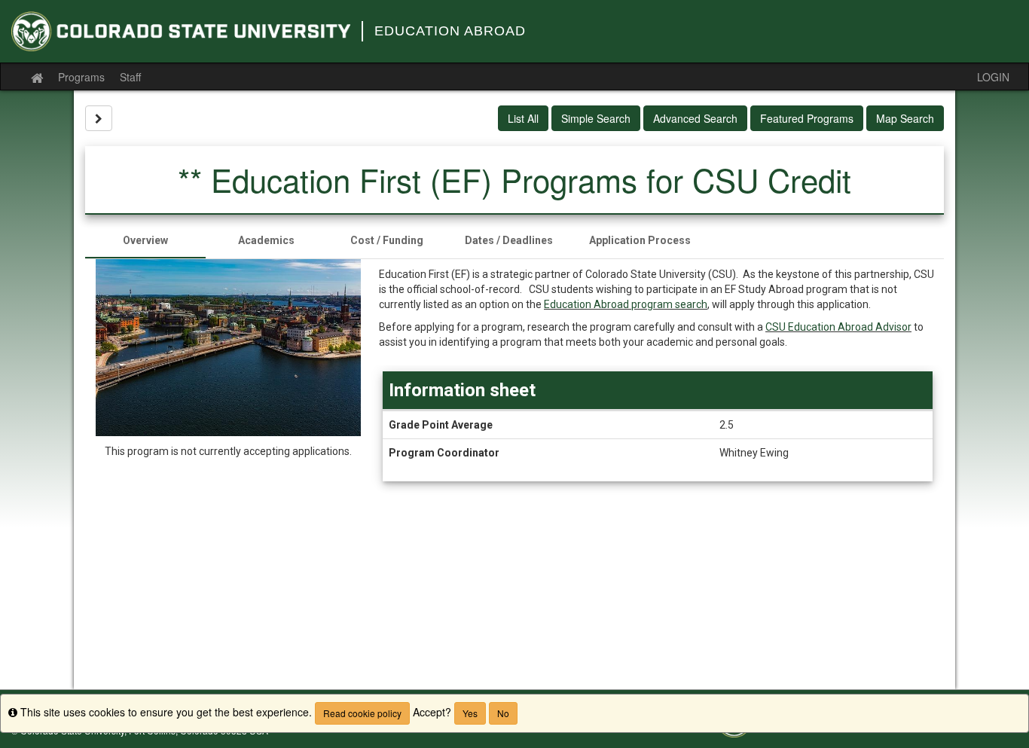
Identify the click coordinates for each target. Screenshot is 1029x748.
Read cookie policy (362, 713)
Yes (470, 713)
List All (523, 118)
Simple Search (596, 118)
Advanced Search (695, 118)
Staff (130, 76)
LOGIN (993, 76)
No (503, 713)
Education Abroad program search (625, 304)
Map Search (905, 118)
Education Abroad (450, 30)
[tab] (145, 240)
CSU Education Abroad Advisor (838, 327)
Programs (81, 76)
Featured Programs (806, 118)
